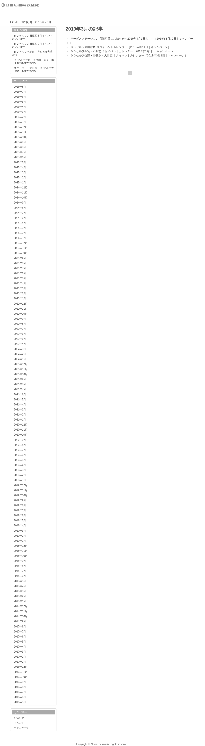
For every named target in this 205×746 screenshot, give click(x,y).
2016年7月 (20, 692)
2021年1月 (20, 419)
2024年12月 (20, 187)
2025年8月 (20, 147)
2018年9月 (20, 561)
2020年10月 (20, 434)
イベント (19, 722)
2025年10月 (20, 137)
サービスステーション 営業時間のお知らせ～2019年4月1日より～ (112, 38)
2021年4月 (20, 404)
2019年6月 (20, 515)
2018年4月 (20, 586)
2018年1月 (20, 601)
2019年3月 (20, 530)
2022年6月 (20, 334)
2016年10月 (20, 677)
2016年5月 (20, 702)
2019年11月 (20, 490)
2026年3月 (20, 112)
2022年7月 (20, 328)
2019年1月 (20, 540)
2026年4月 (20, 106)
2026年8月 (20, 86)
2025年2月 (20, 177)
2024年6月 (20, 218)
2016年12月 (20, 666)
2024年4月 (20, 223)
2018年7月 (20, 571)
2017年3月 (20, 651)
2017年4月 (20, 646)
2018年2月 (20, 596)
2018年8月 (20, 566)
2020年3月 (20, 470)
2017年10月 (20, 616)
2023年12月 (20, 243)
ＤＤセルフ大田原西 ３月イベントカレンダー (98, 47)
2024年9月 (20, 202)
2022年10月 (20, 313)
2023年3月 (20, 288)
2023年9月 (20, 258)
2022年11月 (20, 308)
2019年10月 (20, 495)
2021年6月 (20, 394)
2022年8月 (20, 323)
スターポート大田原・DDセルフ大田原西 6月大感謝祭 (33, 70)
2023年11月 (20, 248)
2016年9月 (20, 682)
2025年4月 (20, 167)
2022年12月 (20, 303)
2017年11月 (20, 611)
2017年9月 (20, 621)
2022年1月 (20, 359)
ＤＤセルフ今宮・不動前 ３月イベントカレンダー (101, 51)
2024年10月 (20, 197)
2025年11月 (20, 132)
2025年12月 (20, 127)
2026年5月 (20, 101)
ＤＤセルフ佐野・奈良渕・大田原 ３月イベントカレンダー (107, 55)
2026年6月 (20, 96)
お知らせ (19, 717)
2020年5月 (20, 460)
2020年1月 (20, 480)
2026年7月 (20, 91)
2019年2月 (20, 535)
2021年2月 (20, 414)
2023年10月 (20, 253)
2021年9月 (20, 379)
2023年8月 (20, 263)
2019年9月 (20, 500)
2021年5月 (20, 399)
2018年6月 (20, 576)
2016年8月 (20, 687)
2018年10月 (20, 556)
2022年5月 (20, 339)
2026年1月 (20, 122)
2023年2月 (20, 293)
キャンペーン (159, 47)
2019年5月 (20, 520)
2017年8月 (20, 626)
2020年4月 (20, 465)
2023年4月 (20, 283)
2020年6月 (20, 455)
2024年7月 (20, 213)
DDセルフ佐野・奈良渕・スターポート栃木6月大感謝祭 (33, 61)
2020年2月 (20, 475)
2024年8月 (20, 208)
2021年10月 (20, 374)
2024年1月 (20, 238)
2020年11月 (20, 429)
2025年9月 (20, 142)
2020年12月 (20, 424)
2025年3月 (20, 172)
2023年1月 (20, 298)
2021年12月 (20, 364)
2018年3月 (20, 591)
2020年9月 (20, 440)
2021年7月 (20, 389)
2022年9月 (20, 318)
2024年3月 (20, 228)
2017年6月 (20, 636)
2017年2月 (20, 656)
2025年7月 (20, 152)
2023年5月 (20, 278)
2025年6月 (20, 157)
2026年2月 (20, 117)
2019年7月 (20, 510)
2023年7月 (20, 268)
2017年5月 (20, 641)
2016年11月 (20, 672)
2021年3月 (20, 409)
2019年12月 (20, 485)
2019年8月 (20, 505)
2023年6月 (20, 273)
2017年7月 (20, 631)
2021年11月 (20, 369)
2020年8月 (20, 445)
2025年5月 (20, 162)
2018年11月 (20, 551)
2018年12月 (20, 545)
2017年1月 (20, 661)
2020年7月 (20, 450)
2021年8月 (20, 384)
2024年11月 (20, 192)
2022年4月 (20, 344)
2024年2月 (20, 233)
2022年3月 (20, 349)
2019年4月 (20, 525)
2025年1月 (20, 182)
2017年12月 (20, 606)
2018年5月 (20, 581)
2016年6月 (20, 697)
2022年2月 (20, 354)
